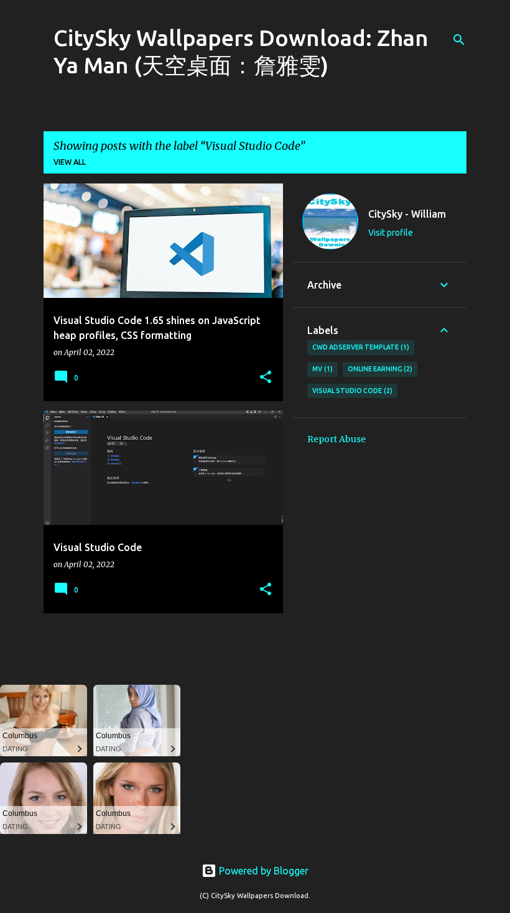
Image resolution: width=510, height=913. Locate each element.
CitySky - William (407, 214)
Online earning (379, 369)
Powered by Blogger (262, 870)
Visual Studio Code (351, 390)
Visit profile (390, 233)
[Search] (459, 40)
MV (321, 369)
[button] (265, 377)
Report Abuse (336, 439)
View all (69, 162)
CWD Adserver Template (359, 347)
